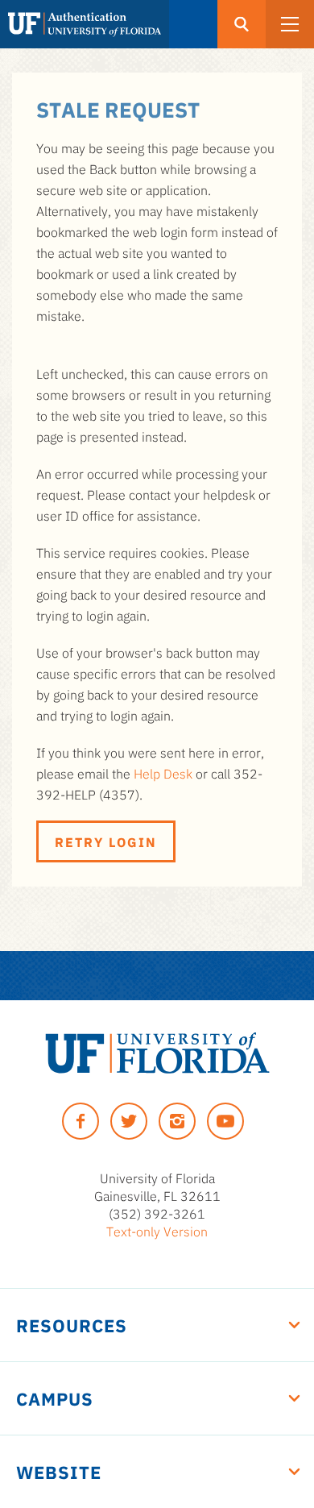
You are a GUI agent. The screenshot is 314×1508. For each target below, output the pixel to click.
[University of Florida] (157, 1053)
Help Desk (163, 773)
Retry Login (106, 841)
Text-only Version (157, 1231)
